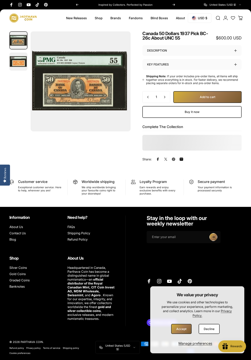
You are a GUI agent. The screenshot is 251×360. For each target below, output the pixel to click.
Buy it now (192, 112)
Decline (209, 329)
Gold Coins (17, 274)
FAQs (71, 227)
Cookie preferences (19, 353)
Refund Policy (77, 239)
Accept (181, 329)
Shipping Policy (78, 233)
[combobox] (223, 4)
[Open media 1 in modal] (81, 81)
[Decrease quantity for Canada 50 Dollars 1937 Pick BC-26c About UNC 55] (147, 97)
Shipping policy (71, 348)
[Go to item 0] (18, 40)
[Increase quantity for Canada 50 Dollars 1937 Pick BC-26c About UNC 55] (165, 97)
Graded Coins (19, 280)
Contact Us (17, 233)
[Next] (173, 4)
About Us (16, 227)
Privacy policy (33, 348)
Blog (12, 239)
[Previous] (77, 4)
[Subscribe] (213, 237)
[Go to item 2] (18, 62)
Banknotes (17, 286)
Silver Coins (18, 268)
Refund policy (16, 348)
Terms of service (51, 348)
